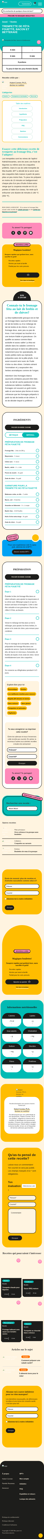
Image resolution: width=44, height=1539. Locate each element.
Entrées (23, 689)
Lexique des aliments (27, 1499)
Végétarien (12, 713)
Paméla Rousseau (8, 1483)
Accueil (5, 21)
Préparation (23, 120)
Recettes (13, 21)
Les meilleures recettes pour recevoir (21, 694)
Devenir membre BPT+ (21, 552)
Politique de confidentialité (10, 1517)
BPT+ (22, 1474)
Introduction (23, 108)
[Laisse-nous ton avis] (40, 1535)
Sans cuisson (13, 703)
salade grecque (23, 209)
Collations (17, 841)
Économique (12, 689)
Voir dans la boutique (27, 280)
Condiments (29, 1282)
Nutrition (23, 131)
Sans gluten (25, 703)
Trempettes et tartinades (17, 708)
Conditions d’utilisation (9, 1525)
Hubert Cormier (7, 1479)
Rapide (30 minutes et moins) (18, 699)
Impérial (30, 435)
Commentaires (23, 137)
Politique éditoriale (8, 1521)
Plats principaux (19, 830)
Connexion (26, 4)
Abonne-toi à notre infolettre (19, 899)
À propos (5, 1474)
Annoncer (5, 1488)
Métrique (13, 435)
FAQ (23, 125)
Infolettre (23, 1484)
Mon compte (24, 1479)
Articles (25, 1357)
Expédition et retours (27, 1494)
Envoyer (15, 1238)
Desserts (28, 1324)
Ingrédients (23, 114)
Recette (4, 1283)
